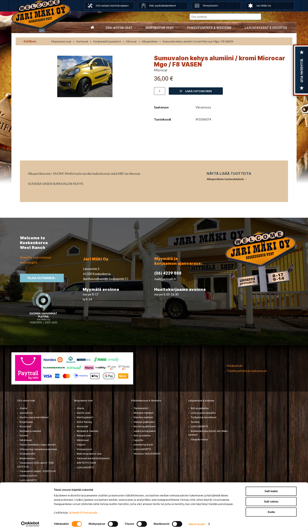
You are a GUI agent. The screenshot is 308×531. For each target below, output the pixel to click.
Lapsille (138, 440)
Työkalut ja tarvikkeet (203, 417)
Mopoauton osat (160, 27)
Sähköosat (26, 440)
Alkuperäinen (150, 41)
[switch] (113, 524)
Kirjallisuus (26, 421)
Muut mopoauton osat (89, 453)
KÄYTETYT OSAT (86, 462)
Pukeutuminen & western (209, 27)
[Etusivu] (92, 27)
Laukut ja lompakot (145, 431)
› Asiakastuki (234, 365)
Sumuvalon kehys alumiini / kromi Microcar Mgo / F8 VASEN (198, 41)
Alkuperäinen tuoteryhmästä (225, 179)
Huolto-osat (83, 412)
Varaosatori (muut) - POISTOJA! (38, 471)
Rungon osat (84, 435)
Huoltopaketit (85, 417)
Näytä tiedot (197, 524)
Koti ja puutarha (200, 408)
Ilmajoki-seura (199, 439)
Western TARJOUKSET (147, 453)
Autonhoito (26, 412)
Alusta (23, 408)
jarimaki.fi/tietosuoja (83, 512)
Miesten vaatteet (143, 412)
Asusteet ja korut (143, 444)
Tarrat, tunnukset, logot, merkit (38, 444)
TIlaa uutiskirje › (42, 278)
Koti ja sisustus (142, 435)
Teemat (195, 421)
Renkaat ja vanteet (30, 431)
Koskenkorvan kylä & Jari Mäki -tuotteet (208, 432)
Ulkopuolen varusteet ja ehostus (38, 449)
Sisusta (24, 435)
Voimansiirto (27, 453)
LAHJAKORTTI (28, 480)
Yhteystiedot (210, 5)
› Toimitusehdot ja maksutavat (246, 371)
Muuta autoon (27, 458)
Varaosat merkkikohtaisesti (93, 458)
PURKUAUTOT (28, 475)
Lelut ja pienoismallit (203, 412)
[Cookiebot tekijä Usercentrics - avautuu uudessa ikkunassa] (30, 524)
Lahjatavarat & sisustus (266, 27)
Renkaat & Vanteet (87, 431)
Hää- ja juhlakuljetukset (162, 5)
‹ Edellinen (29, 41)
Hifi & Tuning (84, 421)
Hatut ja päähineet (144, 421)
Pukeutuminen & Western (146, 400)
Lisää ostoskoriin (198, 91)
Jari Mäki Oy (263, 5)
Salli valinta (271, 501)
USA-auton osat (119, 27)
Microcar (131, 41)
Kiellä (271, 512)
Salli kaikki (271, 491)
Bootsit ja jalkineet (144, 426)
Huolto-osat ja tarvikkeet (34, 417)
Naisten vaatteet (143, 417)
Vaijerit (81, 444)
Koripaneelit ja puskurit (107, 41)
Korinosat (82, 41)
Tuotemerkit (141, 408)
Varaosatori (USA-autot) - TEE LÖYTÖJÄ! (35, 464)
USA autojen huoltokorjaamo (112, 5)
